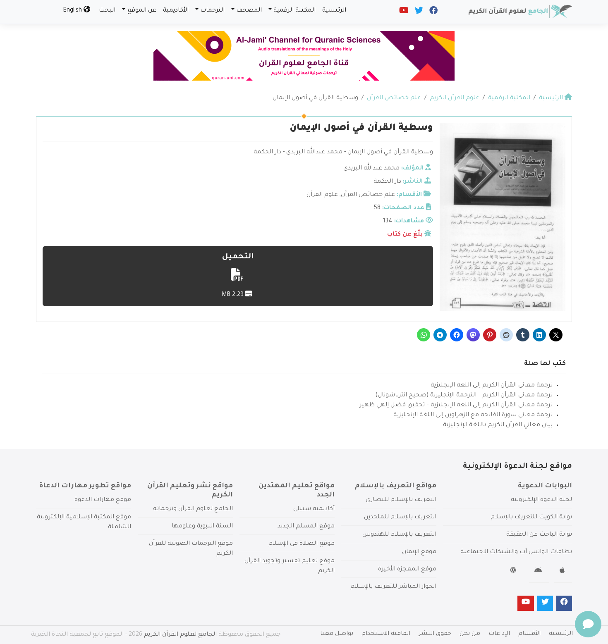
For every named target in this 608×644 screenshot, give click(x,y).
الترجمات (212, 10)
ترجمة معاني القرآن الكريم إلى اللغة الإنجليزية (492, 385)
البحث (107, 10)
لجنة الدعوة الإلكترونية (541, 500)
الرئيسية (334, 10)
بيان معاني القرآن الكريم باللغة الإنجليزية (498, 425)
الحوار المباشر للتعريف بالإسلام (393, 587)
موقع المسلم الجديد (306, 526)
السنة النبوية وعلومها (202, 526)
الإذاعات (499, 634)
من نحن (470, 634)
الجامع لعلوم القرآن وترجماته (193, 509)
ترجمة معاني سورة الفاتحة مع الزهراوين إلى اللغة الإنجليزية (473, 415)
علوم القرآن (322, 195)
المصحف (249, 10)
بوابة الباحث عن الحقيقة (539, 535)
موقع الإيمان (419, 552)
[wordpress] (514, 572)
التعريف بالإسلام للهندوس (399, 535)
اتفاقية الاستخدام (385, 634)
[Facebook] (432, 12)
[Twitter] (418, 12)
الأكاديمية (176, 10)
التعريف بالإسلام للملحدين (400, 517)
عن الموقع (141, 10)
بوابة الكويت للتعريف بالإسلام (531, 517)
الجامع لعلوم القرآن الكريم (180, 635)
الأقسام (529, 634)
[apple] (563, 572)
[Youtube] (403, 12)
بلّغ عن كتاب (405, 234)
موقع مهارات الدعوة (102, 500)
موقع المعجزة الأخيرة (407, 569)
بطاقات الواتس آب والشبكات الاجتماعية (516, 552)
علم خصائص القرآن (368, 195)
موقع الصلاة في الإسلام (301, 544)
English (73, 10)
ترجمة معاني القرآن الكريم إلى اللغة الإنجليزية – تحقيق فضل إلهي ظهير (456, 405)
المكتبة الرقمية (294, 10)
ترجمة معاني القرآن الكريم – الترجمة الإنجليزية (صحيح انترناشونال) (464, 395)
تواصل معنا (336, 634)
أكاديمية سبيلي (314, 509)
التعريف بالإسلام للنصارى (401, 500)
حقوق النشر (435, 634)
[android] (539, 572)
